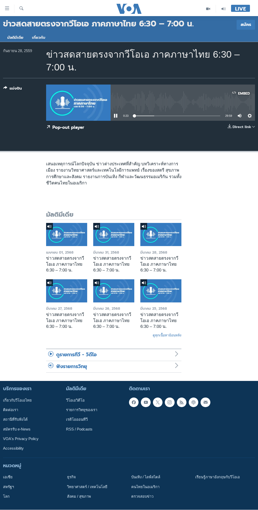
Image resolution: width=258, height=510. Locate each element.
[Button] (12, 89)
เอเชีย (8, 477)
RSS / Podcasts (79, 429)
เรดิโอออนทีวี (77, 420)
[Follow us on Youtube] (145, 402)
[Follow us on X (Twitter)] (158, 402)
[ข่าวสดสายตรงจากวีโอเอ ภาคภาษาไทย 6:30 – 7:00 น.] (66, 234)
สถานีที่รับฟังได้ (15, 420)
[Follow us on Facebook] (134, 402)
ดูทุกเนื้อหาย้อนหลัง (167, 335)
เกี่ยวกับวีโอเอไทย (17, 400)
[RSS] (181, 402)
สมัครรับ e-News (16, 429)
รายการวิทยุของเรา (81, 410)
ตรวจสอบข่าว (142, 496)
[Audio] (223, 9)
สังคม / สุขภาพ (79, 496)
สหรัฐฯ (8, 487)
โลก (6, 496)
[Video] (208, 9)
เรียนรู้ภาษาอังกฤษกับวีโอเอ (217, 477)
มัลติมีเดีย (15, 37)
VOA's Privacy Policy (21, 439)
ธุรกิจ (71, 477)
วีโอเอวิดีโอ (75, 400)
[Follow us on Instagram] (169, 402)
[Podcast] (193, 402)
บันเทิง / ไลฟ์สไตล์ (145, 477)
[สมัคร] (205, 402)
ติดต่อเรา (10, 410)
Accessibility (13, 449)
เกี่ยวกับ (38, 37)
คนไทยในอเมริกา (145, 487)
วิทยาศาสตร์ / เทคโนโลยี (87, 487)
